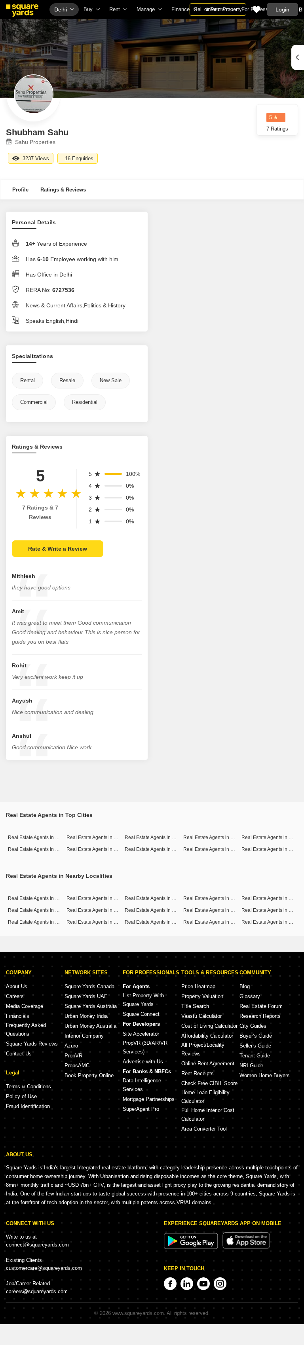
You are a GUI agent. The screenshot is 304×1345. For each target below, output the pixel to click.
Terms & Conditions (28, 1086)
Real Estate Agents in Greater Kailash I (166, 898)
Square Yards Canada (89, 986)
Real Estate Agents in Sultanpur (217, 898)
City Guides (252, 1026)
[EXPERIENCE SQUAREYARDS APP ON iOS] (246, 1247)
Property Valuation (202, 996)
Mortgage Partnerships (149, 1099)
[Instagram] (220, 1283)
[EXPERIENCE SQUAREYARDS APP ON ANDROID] (191, 1247)
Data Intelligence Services (142, 1085)
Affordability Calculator (207, 1036)
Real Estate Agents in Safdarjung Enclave (111, 910)
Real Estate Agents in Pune (270, 837)
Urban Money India (86, 1016)
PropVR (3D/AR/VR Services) (145, 1047)
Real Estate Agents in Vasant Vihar (45, 910)
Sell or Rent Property (218, 9)
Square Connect (141, 1014)
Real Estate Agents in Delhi (212, 837)
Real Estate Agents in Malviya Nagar (222, 922)
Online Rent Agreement (207, 1064)
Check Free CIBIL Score (209, 1083)
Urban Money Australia (90, 1026)
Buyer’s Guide (255, 1036)
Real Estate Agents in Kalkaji (39, 922)
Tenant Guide (254, 1056)
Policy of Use (21, 1096)
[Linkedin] (186, 1283)
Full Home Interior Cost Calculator (207, 1114)
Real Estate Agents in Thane (38, 849)
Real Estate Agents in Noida (155, 849)
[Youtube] (203, 1283)
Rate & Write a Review (57, 549)
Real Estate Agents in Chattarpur (101, 898)
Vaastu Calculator (201, 1016)
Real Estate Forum (261, 1006)
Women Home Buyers (264, 1075)
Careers (15, 996)
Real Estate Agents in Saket (37, 898)
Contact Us (19, 1054)
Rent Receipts (197, 1073)
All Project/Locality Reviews (202, 1049)
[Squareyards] (22, 10)
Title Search (195, 1006)
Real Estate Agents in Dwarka (156, 922)
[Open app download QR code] (297, 57)
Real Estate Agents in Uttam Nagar (103, 922)
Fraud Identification (28, 1106)
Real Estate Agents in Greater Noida (222, 849)
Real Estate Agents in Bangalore (101, 837)
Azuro (71, 1046)
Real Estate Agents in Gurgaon (158, 837)
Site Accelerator (141, 1034)
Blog (244, 986)
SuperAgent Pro (141, 1109)
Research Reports (260, 1016)
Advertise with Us (143, 1062)
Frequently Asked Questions (26, 1029)
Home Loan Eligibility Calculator (205, 1096)
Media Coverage (24, 1006)
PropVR (73, 1056)
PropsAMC (77, 1065)
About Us (16, 986)
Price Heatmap (198, 986)
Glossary (249, 996)
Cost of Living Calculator (209, 1026)
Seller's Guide (255, 1046)
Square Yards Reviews (32, 1044)
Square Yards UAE (86, 996)
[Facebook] (170, 1283)
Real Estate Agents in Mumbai (40, 837)
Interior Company (84, 1036)
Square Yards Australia (91, 1006)
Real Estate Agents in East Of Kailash (223, 910)
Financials (17, 1016)
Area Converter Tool (204, 1129)
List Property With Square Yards (143, 1000)
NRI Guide (251, 1065)
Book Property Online (89, 1075)
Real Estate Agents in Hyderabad (102, 849)
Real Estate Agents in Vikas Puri (159, 910)
